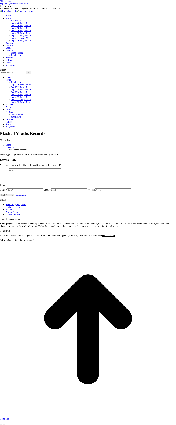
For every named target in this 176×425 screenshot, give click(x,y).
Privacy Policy (12, 212)
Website (91, 190)
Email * (47, 190)
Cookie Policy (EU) (14, 214)
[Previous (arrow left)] (1, 424)
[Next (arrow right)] (4, 424)
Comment (4, 185)
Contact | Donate (13, 207)
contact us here (108, 235)
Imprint (9, 209)
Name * (3, 190)
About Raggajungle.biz (16, 204)
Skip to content (6, 1)
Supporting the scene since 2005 (14, 3)
